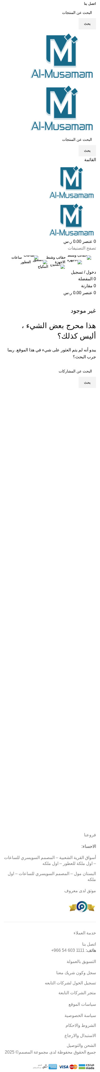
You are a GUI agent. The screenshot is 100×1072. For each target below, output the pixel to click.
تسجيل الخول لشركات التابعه (70, 983)
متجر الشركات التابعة (77, 993)
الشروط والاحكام (81, 1025)
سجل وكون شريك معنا (76, 972)
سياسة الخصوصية (80, 1015)
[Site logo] (62, 55)
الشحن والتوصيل (81, 1045)
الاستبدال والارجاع (80, 1035)
